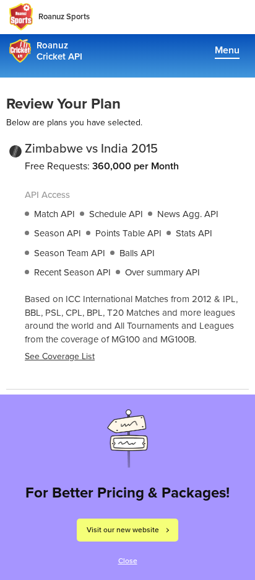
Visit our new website (123, 529)
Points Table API (128, 233)
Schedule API (116, 214)
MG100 (125, 339)
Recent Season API (72, 272)
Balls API (137, 253)
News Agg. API (187, 214)
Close (127, 560)
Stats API (194, 233)
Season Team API (69, 253)
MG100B (177, 339)
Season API (57, 233)
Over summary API (162, 272)
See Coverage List (60, 356)
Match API (54, 214)
